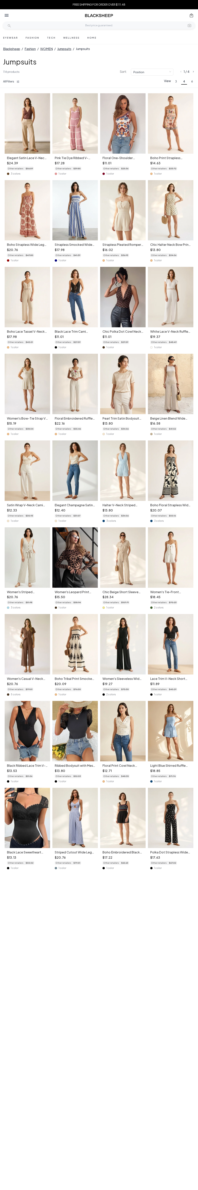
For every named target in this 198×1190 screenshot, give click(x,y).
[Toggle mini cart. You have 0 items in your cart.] (191, 15)
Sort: (123, 72)
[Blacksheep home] (99, 15)
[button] (189, 25)
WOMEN (46, 49)
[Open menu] (6, 15)
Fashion (30, 49)
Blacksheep (11, 49)
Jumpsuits (64, 49)
